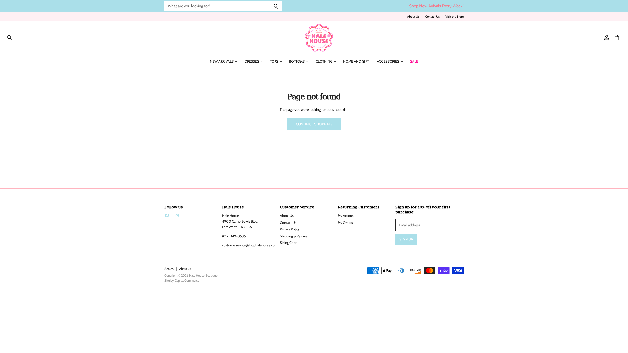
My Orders (345, 222)
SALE (414, 61)
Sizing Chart (289, 242)
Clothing (324, 61)
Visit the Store (454, 16)
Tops (274, 61)
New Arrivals (222, 61)
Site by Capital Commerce (181, 280)
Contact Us (432, 16)
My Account (346, 216)
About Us (413, 16)
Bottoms (297, 61)
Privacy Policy (290, 229)
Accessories (388, 61)
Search (169, 269)
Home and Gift (356, 61)
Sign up (406, 239)
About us (185, 269)
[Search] (275, 6)
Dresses (252, 61)
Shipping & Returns (294, 236)
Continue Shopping (314, 124)
